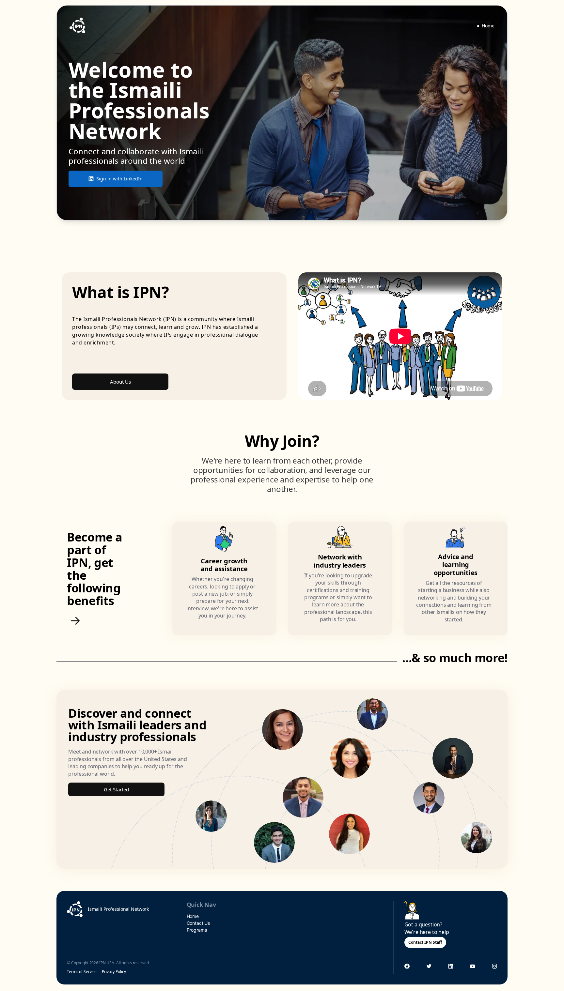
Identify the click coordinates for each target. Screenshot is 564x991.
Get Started (116, 789)
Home (488, 26)
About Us (120, 381)
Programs (197, 930)
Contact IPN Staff (425, 942)
